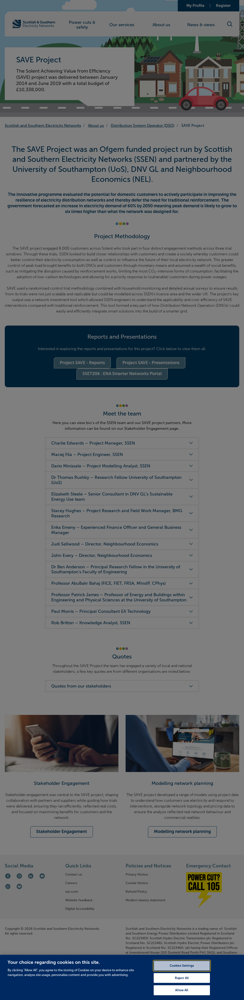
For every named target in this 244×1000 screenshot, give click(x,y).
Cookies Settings (182, 965)
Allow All (181, 990)
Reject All (182, 978)
